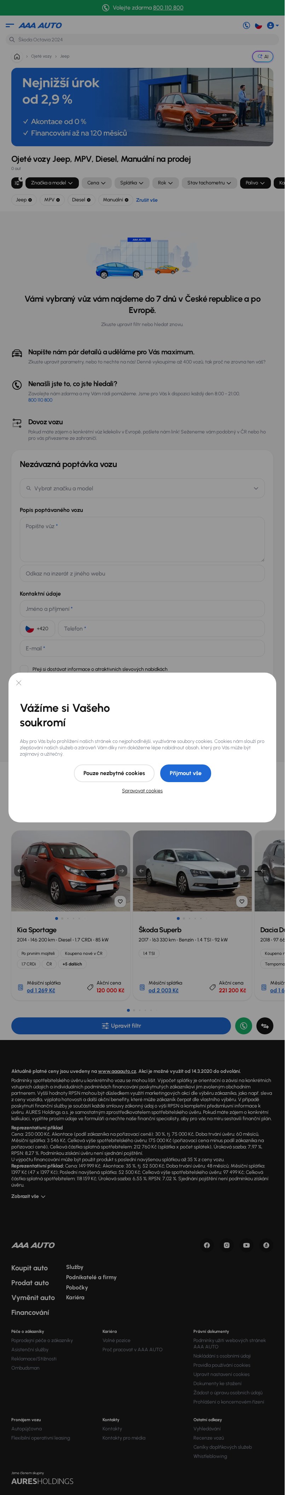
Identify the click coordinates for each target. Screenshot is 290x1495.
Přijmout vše (186, 773)
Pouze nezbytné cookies (114, 773)
